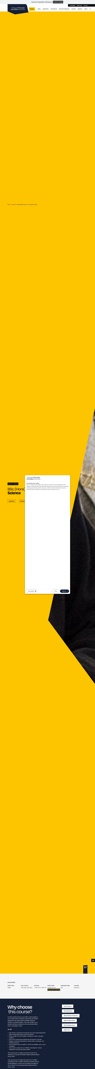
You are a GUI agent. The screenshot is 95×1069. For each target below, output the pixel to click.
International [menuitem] (54, 8)
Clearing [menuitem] (32, 8)
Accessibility (72, 5)
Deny (56, 591)
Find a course (67, 1006)
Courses (13, 204)
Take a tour (67, 1030)
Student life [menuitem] (45, 8)
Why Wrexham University (71, 1015)
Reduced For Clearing (54, 989)
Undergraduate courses (22, 204)
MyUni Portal (79, 5)
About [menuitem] (85, 8)
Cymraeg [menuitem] (85, 5)
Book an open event (69, 1020)
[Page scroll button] (85, 969)
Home (9, 204)
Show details (31, 591)
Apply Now (11, 501)
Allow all (64, 591)
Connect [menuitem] (74, 8)
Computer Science (33, 204)
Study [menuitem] (39, 8)
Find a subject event (69, 1025)
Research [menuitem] (80, 8)
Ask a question (68, 1011)
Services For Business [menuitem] (64, 8)
